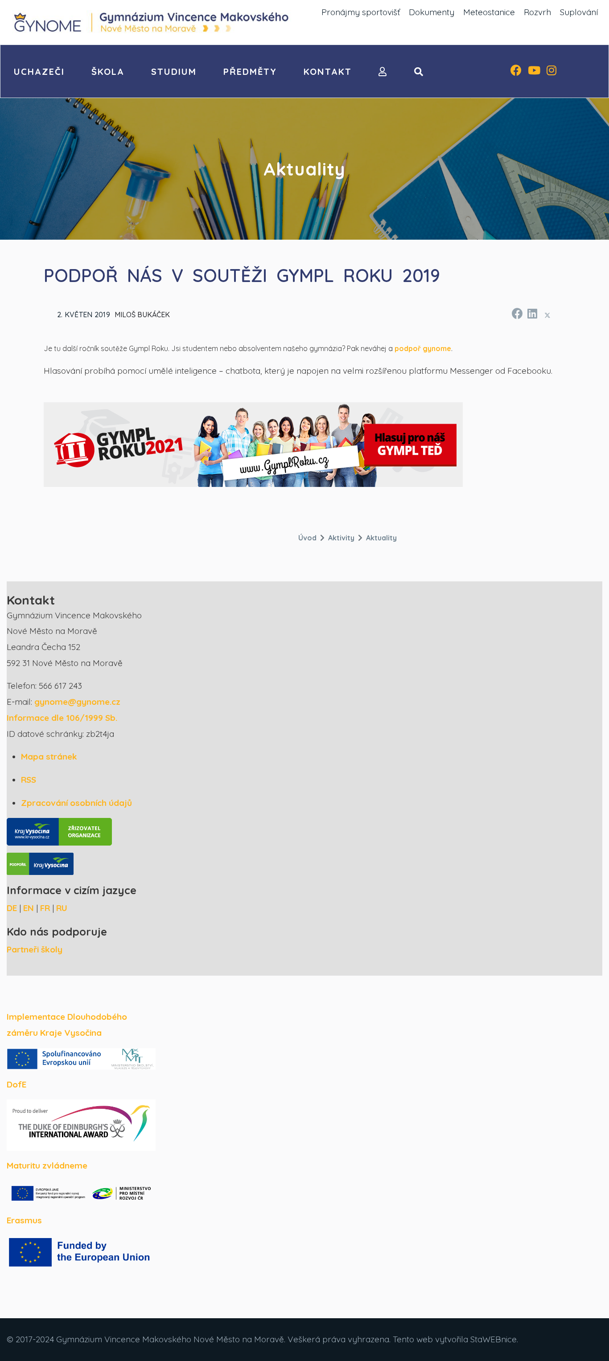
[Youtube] (534, 71)
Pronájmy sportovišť (360, 12)
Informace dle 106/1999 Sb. (62, 717)
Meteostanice (489, 12)
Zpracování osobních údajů (76, 802)
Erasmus (24, 1220)
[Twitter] (547, 315)
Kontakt (328, 71)
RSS (28, 779)
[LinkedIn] (531, 312)
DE (12, 908)
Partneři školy (34, 949)
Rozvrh (537, 12)
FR (45, 908)
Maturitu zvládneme (47, 1165)
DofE (16, 1084)
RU (61, 908)
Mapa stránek (49, 756)
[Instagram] (551, 71)
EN (28, 908)
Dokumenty (431, 12)
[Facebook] (516, 71)
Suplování (579, 12)
